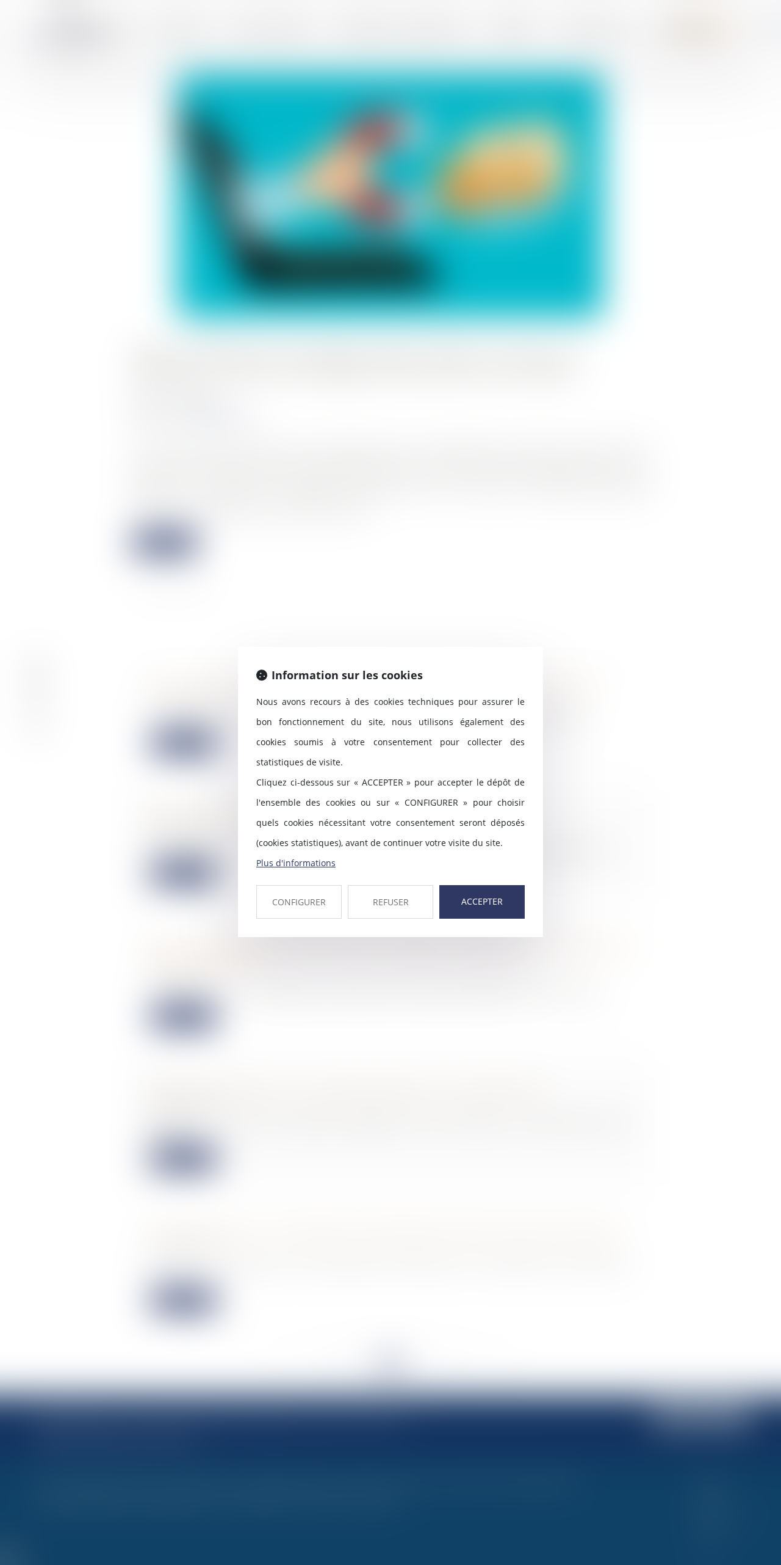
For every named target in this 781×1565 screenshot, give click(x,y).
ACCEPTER (482, 901)
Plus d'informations (296, 863)
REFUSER (391, 902)
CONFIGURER (299, 902)
